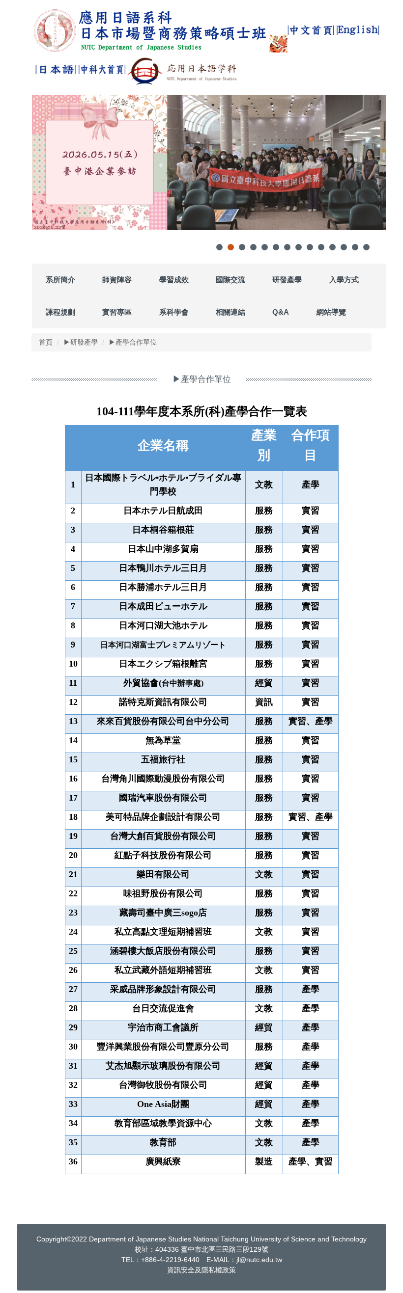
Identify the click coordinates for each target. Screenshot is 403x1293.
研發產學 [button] (287, 279)
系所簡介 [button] (60, 279)
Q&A (280, 312)
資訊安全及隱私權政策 (201, 1270)
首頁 (46, 342)
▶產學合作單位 (133, 342)
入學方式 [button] (344, 279)
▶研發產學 (80, 342)
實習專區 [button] (117, 312)
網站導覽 (331, 312)
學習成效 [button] (174, 279)
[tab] (219, 247)
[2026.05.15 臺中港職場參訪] (209, 162)
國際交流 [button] (230, 279)
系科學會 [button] (174, 312)
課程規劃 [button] (60, 312)
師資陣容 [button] (117, 279)
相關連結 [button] (230, 312)
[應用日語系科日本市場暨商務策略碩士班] (160, 30)
